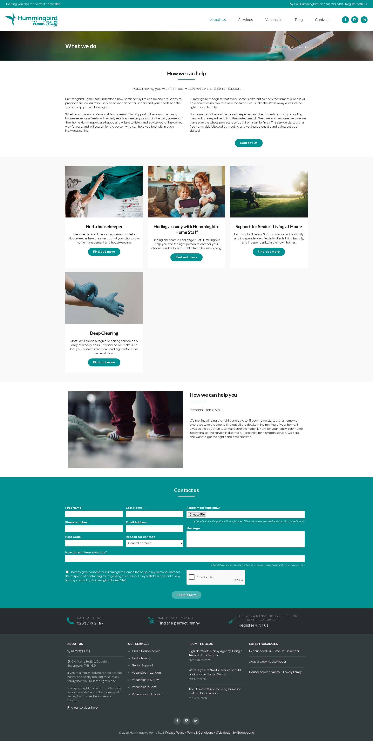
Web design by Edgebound (235, 732)
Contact (322, 20)
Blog (299, 20)
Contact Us (249, 143)
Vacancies (273, 20)
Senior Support (142, 665)
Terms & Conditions (200, 732)
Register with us (356, 4)
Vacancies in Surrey (145, 680)
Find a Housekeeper (146, 651)
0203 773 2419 (333, 4)
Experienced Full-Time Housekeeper (274, 651)
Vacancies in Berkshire (147, 694)
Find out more (104, 251)
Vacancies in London (146, 672)
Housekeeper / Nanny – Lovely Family (275, 672)
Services (245, 20)
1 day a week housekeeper (267, 661)
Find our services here (82, 707)
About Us (218, 20)
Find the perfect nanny (179, 623)
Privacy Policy (174, 732)
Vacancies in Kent (144, 687)
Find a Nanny (141, 658)
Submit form (186, 595)
